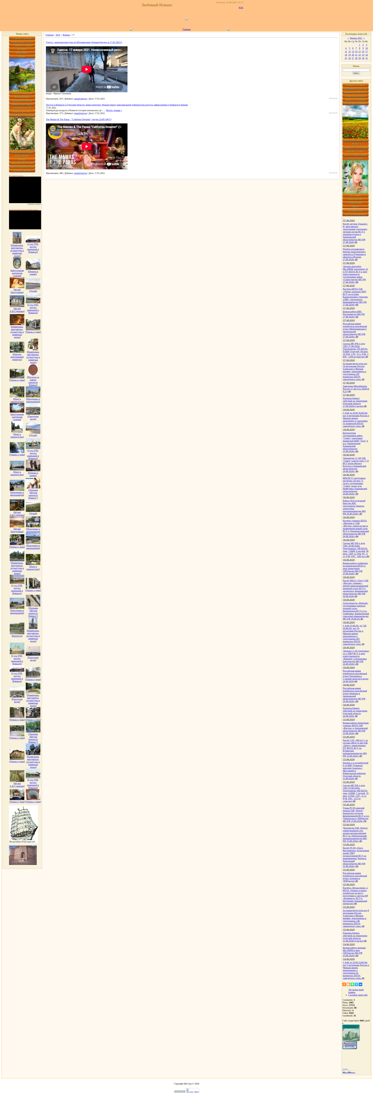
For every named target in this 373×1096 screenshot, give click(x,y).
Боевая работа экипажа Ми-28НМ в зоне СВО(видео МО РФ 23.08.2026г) (354, 952)
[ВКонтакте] (360, 984)
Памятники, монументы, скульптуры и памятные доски (17, 250)
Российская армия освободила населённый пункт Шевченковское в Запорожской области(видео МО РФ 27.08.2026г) (355, 330)
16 (363, 51)
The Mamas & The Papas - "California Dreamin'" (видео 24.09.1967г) (78, 119)
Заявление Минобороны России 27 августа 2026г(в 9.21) (356, 389)
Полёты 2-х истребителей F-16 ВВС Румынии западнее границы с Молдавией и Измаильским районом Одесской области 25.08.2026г (355, 771)
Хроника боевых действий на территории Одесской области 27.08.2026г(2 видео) (355, 402)
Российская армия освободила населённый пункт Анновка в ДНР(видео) (355, 877)
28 (356, 58)
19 (349, 55)
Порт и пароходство (16, 400)
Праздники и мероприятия (33, 400)
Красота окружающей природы (17, 357)
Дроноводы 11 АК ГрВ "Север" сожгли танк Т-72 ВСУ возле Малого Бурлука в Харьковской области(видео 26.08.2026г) (356, 465)
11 (346, 51)
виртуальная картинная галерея (17, 273)
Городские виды (33, 417)
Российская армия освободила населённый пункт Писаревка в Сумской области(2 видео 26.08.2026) (355, 676)
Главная (186, 29)
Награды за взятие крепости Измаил (33, 381)
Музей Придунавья (17, 291)
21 (356, 55)
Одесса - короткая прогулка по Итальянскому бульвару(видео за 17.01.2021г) (84, 42)
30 (363, 58)
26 (349, 58)
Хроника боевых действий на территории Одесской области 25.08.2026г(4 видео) (355, 937)
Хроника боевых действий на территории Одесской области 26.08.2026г (355, 712)
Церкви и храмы (33, 272)
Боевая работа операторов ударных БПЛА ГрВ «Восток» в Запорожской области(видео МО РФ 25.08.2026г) (356, 728)
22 (359, 55)
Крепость (17, 636)
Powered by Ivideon (34, 204)
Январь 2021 (356, 38)
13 (353, 51)
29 (359, 58)
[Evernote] (352, 984)
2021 (58, 35)
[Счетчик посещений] (349, 1048)
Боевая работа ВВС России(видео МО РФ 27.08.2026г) (354, 314)
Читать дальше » (114, 110)
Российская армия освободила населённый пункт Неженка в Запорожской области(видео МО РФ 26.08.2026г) (355, 695)
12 (349, 51)
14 (356, 51)
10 (366, 48)
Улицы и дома (33, 332)
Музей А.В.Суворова (17, 310)
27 (353, 58)
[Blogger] (348, 984)
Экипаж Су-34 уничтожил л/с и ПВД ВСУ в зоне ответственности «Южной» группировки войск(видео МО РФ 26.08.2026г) (356, 657)
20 (353, 55)
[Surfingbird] (356, 984)
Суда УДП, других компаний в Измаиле (33, 248)
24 (366, 55)
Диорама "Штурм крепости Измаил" (33, 494)
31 (366, 58)
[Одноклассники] (344, 984)
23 (363, 55)
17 (366, 51)
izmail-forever (80, 98)
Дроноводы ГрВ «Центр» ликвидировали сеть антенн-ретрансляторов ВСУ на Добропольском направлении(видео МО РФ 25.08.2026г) (355, 834)
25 (346, 58)
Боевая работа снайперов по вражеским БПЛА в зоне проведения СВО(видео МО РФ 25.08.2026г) (355, 568)
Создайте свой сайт (358, 995)
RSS (241, 7)
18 (346, 55)
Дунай (33, 291)
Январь (66, 35)
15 (359, 51)
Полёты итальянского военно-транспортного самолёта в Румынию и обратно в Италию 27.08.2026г (354, 254)
